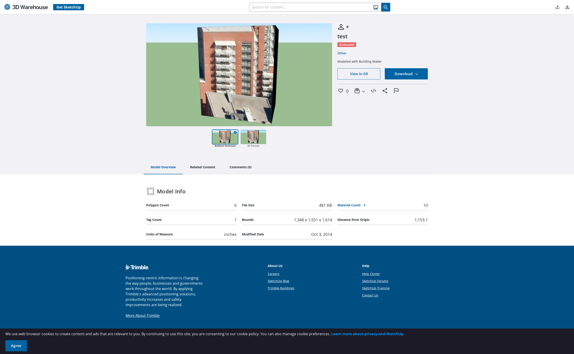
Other (341, 53)
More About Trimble (143, 315)
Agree (16, 345)
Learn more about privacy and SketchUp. (367, 333)
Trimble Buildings (281, 288)
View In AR (359, 73)
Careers (273, 274)
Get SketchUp (69, 7)
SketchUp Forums (375, 281)
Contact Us (370, 295)
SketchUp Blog (278, 281)
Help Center (371, 274)
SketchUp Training (376, 288)
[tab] (163, 167)
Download (404, 73)
